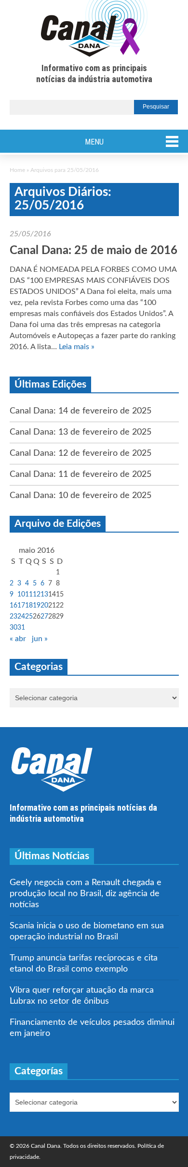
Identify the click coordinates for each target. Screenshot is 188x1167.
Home (17, 170)
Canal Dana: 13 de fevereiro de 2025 (80, 432)
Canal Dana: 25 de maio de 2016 (93, 250)
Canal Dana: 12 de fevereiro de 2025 (80, 453)
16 (13, 605)
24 (21, 616)
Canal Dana (94, 29)
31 (21, 627)
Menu (94, 141)
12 (36, 594)
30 (13, 627)
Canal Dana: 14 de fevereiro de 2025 (80, 411)
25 (29, 616)
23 (13, 616)
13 (44, 594)
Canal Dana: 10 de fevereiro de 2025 (80, 495)
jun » (40, 639)
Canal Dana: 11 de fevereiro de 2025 (80, 474)
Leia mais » (76, 347)
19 (36, 605)
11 (29, 594)
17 (21, 605)
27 (44, 616)
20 (44, 605)
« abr (18, 639)
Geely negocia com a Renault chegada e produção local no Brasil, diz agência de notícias (85, 893)
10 (21, 594)
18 (29, 605)
